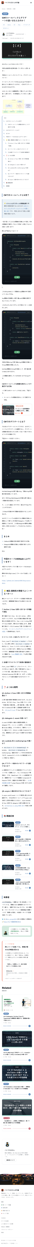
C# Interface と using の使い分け (15, 806)
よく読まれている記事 (7, 1224)
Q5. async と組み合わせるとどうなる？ (18, 179)
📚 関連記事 (9, 183)
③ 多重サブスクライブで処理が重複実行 (19, 152)
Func (19, 25)
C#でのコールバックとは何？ (14, 121)
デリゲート (6, 28)
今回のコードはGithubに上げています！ (16, 136)
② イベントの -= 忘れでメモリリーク (18, 149)
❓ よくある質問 (10, 155)
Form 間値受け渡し (17, 654)
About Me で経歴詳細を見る (12, 922)
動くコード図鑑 (7, 1205)
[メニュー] (31, 2)
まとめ (8, 133)
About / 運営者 (5, 1227)
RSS (2, 1232)
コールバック (26, 25)
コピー (28, 235)
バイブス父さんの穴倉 (12, 3)
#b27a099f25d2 (22, 235)
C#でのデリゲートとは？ (12, 130)
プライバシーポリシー (7, 1229)
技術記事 (9, 9)
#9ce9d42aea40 (22, 312)
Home (3, 9)
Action (9, 25)
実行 (18, 277)
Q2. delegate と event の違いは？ (17, 164)
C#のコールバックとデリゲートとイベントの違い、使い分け (17, 208)
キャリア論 (6, 1213)
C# (4, 25)
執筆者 (8, 186)
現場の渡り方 (6, 1210)
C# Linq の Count (10, 710)
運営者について (10, 1160)
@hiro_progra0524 (11, 919)
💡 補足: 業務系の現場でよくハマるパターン (18, 140)
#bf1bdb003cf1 (22, 443)
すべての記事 (4, 1221)
